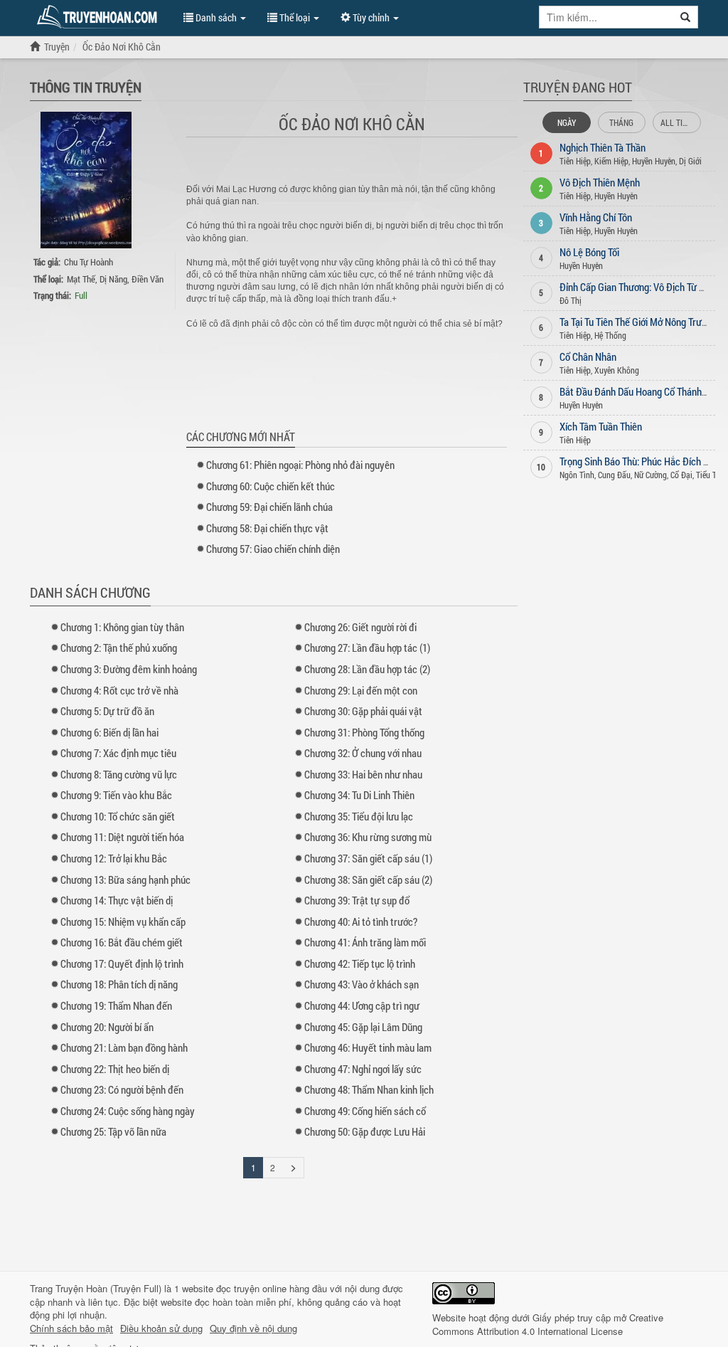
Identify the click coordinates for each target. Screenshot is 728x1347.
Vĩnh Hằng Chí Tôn (596, 217)
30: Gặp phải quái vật (363, 711)
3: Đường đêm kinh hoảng (128, 669)
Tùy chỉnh (371, 17)
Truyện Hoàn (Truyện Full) (108, 1288)
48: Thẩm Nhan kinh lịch (369, 1089)
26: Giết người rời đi (360, 627)
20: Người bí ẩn (107, 1027)
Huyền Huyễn (653, 161)
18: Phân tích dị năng (119, 984)
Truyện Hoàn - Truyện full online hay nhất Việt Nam (99, 17)
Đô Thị (571, 300)
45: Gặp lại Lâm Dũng (363, 1027)
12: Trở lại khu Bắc (113, 858)
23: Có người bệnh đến (121, 1089)
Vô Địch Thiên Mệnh (600, 182)
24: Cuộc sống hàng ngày (127, 1111)
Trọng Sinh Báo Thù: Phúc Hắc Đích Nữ (637, 461)
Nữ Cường (650, 474)
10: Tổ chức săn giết (117, 816)
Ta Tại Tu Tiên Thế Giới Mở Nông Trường (638, 322)
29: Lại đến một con (360, 690)
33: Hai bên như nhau (363, 774)
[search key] (606, 17)
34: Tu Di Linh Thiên (359, 795)
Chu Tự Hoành (88, 261)
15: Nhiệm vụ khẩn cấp (123, 921)
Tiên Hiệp (575, 161)
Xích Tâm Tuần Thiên (601, 426)
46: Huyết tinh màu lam (368, 1047)
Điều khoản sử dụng (161, 1328)
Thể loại (294, 17)
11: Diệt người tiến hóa (122, 837)
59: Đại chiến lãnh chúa (269, 507)
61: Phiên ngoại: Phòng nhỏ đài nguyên (300, 465)
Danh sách (216, 17)
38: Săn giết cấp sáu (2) (368, 879)
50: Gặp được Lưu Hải (364, 1131)
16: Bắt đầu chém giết (121, 942)
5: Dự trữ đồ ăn (107, 711)
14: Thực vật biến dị (116, 900)
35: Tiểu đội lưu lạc (358, 816)
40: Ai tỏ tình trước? (360, 921)
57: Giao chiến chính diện (273, 549)
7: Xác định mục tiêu (118, 753)
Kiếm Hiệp (611, 161)
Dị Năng (113, 279)
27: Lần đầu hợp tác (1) (367, 647)
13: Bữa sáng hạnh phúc (125, 879)
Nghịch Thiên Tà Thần (603, 147)
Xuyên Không (616, 370)
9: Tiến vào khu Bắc (116, 795)
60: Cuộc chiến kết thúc (270, 486)
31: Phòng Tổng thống (364, 732)
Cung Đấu (614, 474)
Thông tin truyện (85, 87)
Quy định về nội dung (253, 1328)
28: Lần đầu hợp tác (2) (367, 669)
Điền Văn (148, 279)
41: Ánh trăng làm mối (365, 942)
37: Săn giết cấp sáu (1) (368, 858)
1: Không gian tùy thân (122, 627)
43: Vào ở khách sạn (361, 984)
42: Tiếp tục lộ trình (359, 963)
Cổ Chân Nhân (588, 356)
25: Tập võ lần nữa (113, 1131)
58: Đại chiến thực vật (267, 528)
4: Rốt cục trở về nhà (119, 690)
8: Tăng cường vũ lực (118, 774)
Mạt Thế (81, 279)
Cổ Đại (681, 474)
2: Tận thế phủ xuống (118, 647)
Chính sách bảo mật (71, 1328)
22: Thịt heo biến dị (114, 1069)
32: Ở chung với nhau (363, 753)
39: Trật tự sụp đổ (357, 900)
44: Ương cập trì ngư (361, 1005)
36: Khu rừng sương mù (368, 837)
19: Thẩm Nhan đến (116, 1005)
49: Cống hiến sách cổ (365, 1111)
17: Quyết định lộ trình (121, 963)
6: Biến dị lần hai (109, 732)
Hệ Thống (610, 335)
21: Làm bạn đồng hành (124, 1047)
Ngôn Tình (577, 474)
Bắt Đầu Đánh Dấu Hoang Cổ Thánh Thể (639, 391)
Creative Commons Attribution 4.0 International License (547, 1324)
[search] (685, 17)
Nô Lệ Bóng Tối (589, 252)
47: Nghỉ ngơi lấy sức (363, 1069)
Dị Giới (690, 161)
